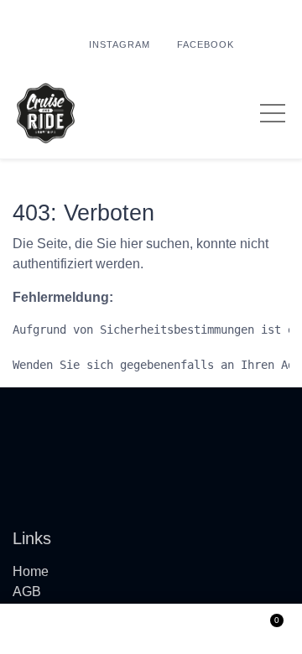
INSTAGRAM (119, 44)
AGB (27, 591)
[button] (36, 629)
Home (31, 571)
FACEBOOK (205, 44)
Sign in (151, 629)
